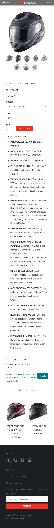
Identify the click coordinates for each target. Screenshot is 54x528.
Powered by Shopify (15, 518)
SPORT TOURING (19, 377)
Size (8, 113)
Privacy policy (14, 483)
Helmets (14, 381)
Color (9, 102)
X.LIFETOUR (33, 377)
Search (10, 470)
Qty (8, 124)
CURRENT (20, 374)
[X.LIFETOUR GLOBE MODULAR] (27, 32)
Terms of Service (16, 476)
